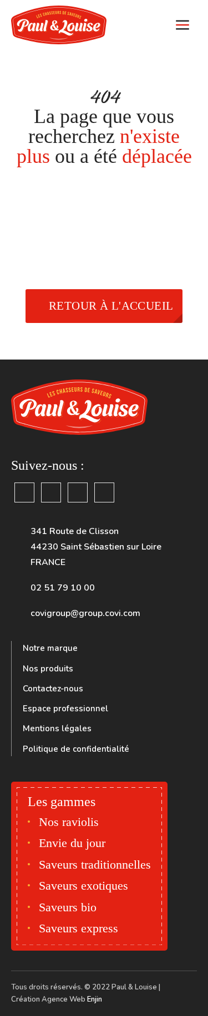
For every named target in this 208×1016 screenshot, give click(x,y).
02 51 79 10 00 (63, 588)
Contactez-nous (53, 688)
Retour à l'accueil (111, 305)
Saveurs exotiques (83, 885)
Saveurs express (78, 928)
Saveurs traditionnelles (95, 864)
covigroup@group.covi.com (85, 613)
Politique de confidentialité (76, 749)
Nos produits (48, 668)
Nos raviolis (69, 822)
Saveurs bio (68, 907)
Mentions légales (57, 728)
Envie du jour (72, 843)
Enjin (94, 999)
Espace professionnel (65, 708)
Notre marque (50, 648)
